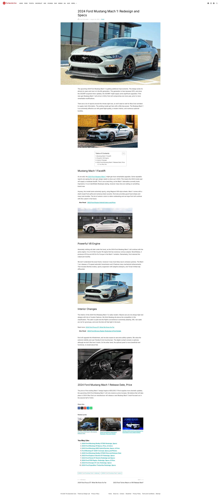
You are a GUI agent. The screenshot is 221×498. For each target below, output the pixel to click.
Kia (65, 3)
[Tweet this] (82, 408)
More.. (73, 3)
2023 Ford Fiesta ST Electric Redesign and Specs (98, 458)
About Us (115, 493)
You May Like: (103, 164)
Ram (55, 3)
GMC (45, 3)
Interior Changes (102, 160)
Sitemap (158, 493)
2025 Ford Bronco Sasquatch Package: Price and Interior (108, 433)
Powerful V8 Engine (103, 158)
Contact (122, 493)
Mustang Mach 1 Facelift (104, 156)
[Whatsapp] (91, 408)
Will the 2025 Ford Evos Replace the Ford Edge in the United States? (133, 431)
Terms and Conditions (148, 493)
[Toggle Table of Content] (123, 153)
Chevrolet (38, 3)
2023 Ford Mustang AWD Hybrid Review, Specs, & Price (101, 448)
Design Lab (87, 493)
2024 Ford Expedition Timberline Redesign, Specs (99, 465)
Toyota (31, 3)
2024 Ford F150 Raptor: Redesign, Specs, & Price (98, 460)
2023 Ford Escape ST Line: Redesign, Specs (97, 463)
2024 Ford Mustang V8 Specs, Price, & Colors (97, 446)
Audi (68, 3)
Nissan (60, 3)
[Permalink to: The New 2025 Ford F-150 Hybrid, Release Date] (88, 424)
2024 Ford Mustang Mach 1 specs (112, 473)
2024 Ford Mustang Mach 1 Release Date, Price (111, 162)
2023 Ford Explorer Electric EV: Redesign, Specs (98, 455)
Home (21, 3)
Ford (26, 3)
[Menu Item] (208, 3)
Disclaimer (128, 493)
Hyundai (50, 3)
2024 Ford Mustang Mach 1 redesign (89, 473)
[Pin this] (85, 408)
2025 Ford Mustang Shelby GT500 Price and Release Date (101, 453)
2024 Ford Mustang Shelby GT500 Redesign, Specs (99, 443)
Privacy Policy (137, 493)
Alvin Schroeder (84, 19)
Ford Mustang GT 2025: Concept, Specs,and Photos (99, 451)
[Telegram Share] (88, 408)
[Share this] (79, 408)
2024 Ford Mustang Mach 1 (97, 176)
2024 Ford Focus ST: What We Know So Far (100, 327)
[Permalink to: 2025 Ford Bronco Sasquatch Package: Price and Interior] (110, 424)
